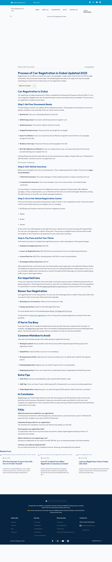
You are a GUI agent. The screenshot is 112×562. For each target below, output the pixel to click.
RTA (21, 209)
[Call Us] (84, 6)
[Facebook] (90, 2)
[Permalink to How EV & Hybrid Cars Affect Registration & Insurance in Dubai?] (55, 455)
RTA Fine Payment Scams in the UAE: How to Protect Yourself (18, 462)
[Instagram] (93, 2)
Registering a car (24, 398)
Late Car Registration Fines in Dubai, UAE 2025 (93, 462)
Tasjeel (22, 214)
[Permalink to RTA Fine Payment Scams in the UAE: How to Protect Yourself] (18, 455)
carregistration (90, 67)
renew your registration (37, 315)
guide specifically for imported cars (55, 286)
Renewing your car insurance (30, 301)
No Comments (31, 67)
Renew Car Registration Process (61, 311)
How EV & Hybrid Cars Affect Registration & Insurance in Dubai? (54, 462)
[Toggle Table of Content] (33, 86)
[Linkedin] (100, 2)
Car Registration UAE (32, 328)
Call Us (85, 10)
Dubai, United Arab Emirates (87, 522)
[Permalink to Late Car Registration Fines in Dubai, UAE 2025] (84, 455)
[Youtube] (97, 2)
